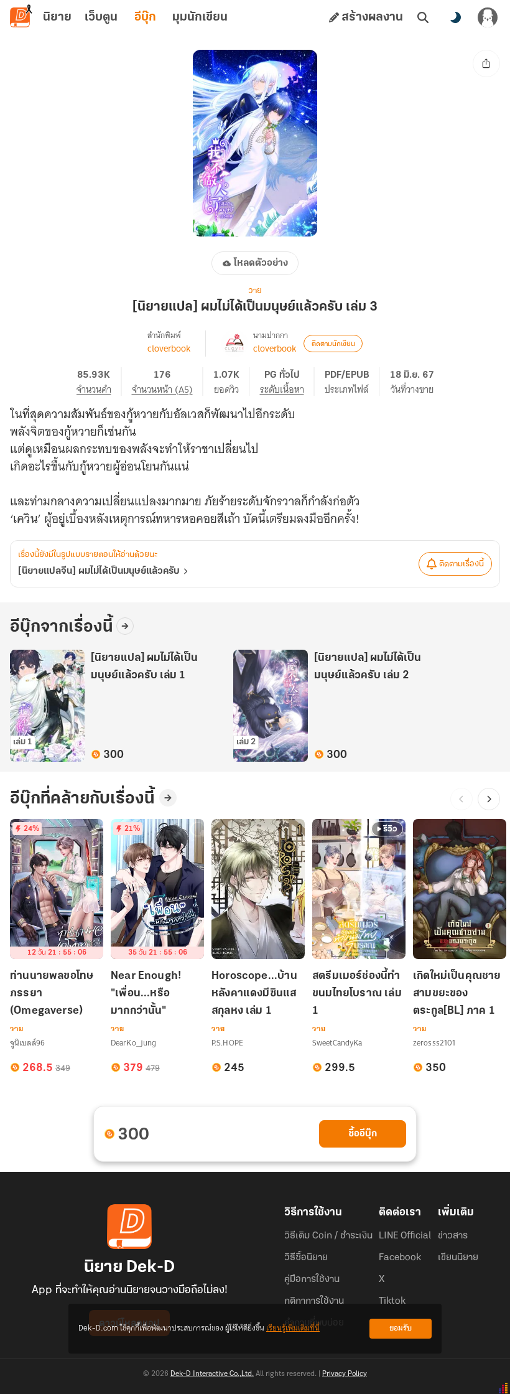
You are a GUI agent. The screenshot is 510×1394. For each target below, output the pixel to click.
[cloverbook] (234, 343)
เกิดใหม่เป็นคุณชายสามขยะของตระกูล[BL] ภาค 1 (457, 994)
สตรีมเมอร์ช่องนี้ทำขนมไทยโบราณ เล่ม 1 (357, 994)
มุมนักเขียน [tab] (200, 17)
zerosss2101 (434, 1043)
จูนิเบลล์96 (27, 1043)
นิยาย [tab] (57, 17)
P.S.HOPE (227, 1043)
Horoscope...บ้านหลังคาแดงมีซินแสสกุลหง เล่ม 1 (254, 994)
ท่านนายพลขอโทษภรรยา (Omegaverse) (51, 994)
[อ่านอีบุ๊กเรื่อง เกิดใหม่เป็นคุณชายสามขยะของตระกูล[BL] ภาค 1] (459, 889)
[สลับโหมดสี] (455, 17)
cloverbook (168, 348)
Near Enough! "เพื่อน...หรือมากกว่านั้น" (146, 994)
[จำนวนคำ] (99, 381)
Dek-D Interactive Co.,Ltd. (212, 1374)
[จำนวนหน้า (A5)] (167, 381)
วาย (255, 291)
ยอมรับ (400, 1328)
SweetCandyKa (337, 1043)
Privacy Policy (344, 1374)
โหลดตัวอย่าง (261, 263)
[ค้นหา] (422, 17)
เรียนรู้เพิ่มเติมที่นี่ (293, 1328)
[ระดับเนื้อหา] (287, 381)
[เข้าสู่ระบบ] (487, 17)
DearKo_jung (133, 1043)
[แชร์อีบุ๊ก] (486, 63)
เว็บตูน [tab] (101, 17)
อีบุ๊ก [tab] (145, 17)
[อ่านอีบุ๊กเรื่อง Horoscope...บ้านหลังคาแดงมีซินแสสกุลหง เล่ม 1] (258, 889)
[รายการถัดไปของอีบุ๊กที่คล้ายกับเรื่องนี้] (489, 799)
